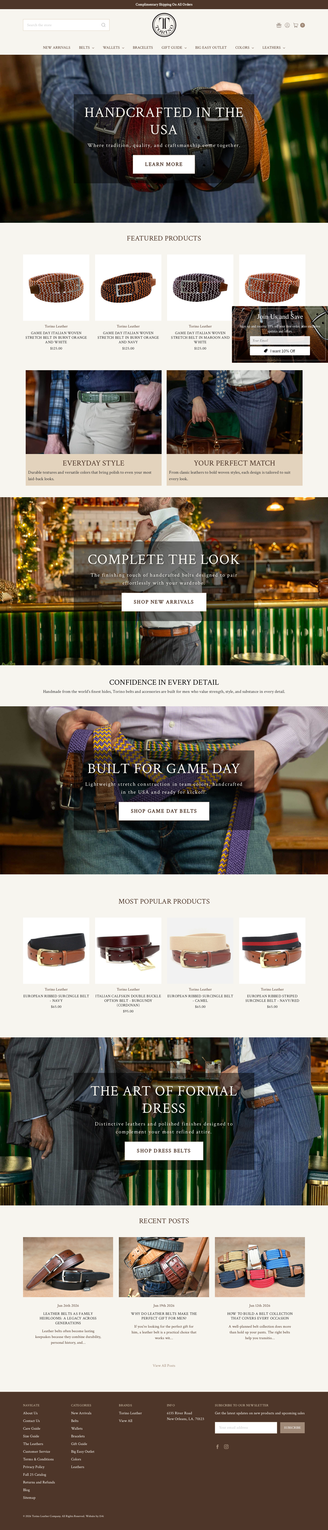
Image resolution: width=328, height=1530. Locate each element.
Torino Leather (130, 1413)
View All (125, 1420)
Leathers (272, 47)
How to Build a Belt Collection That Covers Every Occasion (260, 1316)
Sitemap (29, 1497)
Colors (242, 47)
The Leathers (33, 1443)
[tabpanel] (56, 304)
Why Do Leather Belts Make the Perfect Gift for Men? (164, 1316)
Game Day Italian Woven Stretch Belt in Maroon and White (200, 338)
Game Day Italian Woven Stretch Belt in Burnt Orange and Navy (128, 338)
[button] (94, 412)
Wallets (112, 47)
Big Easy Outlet (211, 47)
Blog (26, 1490)
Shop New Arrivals (164, 602)
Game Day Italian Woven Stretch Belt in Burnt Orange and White (56, 338)
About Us (30, 1413)
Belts (85, 47)
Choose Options (56, 312)
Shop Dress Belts (164, 1150)
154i (101, 1516)
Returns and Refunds (39, 1482)
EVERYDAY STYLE (93, 463)
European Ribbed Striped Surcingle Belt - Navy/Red (272, 998)
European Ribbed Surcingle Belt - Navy (56, 998)
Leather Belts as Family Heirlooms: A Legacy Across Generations (68, 1318)
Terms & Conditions (38, 1459)
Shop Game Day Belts (164, 811)
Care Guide (31, 1428)
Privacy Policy (33, 1467)
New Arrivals (56, 47)
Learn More (164, 164)
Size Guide (31, 1436)
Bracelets (143, 47)
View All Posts (164, 1365)
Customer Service (36, 1451)
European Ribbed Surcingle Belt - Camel (200, 998)
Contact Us (31, 1420)
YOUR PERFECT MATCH (234, 463)
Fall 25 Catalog (34, 1474)
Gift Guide (172, 47)
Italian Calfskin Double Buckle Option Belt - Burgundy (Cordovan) (128, 1001)
